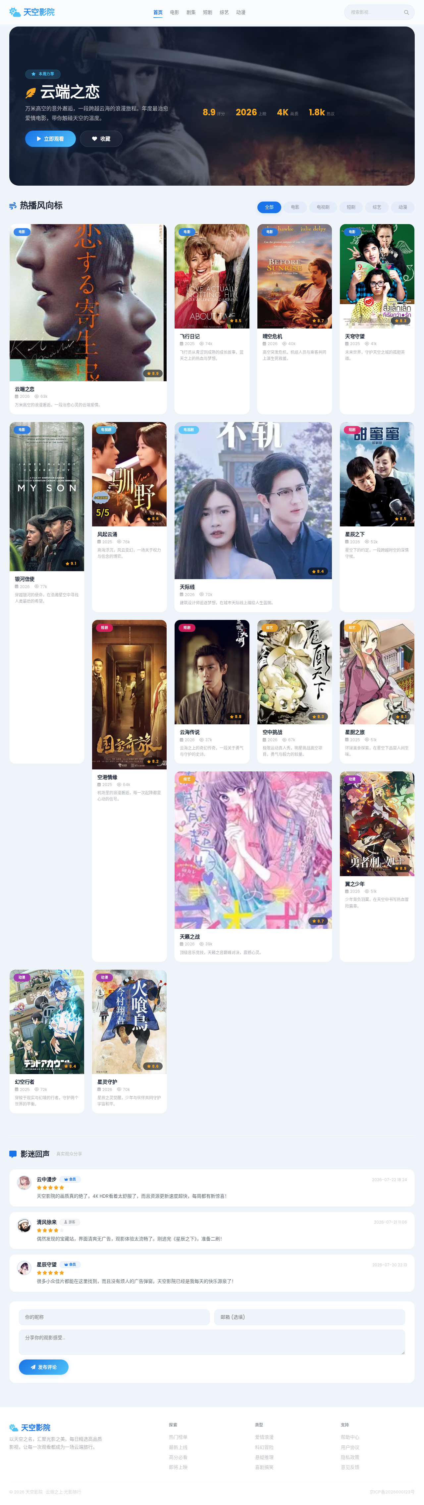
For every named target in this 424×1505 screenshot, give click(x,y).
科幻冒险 (264, 1447)
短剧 (207, 12)
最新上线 (178, 1447)
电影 (174, 12)
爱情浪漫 (264, 1437)
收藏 (105, 138)
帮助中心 (350, 1437)
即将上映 (178, 1467)
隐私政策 (350, 1457)
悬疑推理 (264, 1457)
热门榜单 (178, 1437)
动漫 (240, 12)
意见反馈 (350, 1467)
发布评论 (47, 1367)
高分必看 (178, 1457)
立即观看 (54, 138)
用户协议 (350, 1447)
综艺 (224, 12)
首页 (158, 12)
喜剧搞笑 (264, 1467)
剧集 (191, 12)
